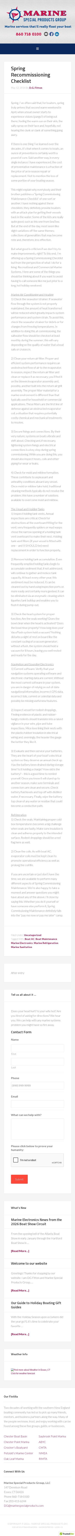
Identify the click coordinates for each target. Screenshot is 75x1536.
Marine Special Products (37, 15)
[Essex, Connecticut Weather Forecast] (30, 1370)
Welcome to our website (29, 1263)
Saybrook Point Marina (52, 1436)
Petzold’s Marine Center (18, 1453)
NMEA (43, 1453)
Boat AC (30, 938)
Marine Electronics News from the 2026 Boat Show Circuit (36, 1222)
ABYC (42, 1441)
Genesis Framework (24, 1527)
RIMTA (43, 1458)
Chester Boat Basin (15, 1436)
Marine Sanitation (21, 946)
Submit (19, 1179)
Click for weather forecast (23, 1373)
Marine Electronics (22, 942)
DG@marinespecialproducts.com (24, 1505)
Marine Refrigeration (46, 942)
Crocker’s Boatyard (16, 1447)
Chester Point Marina (16, 1441)
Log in (59, 1527)
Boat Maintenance (46, 938)
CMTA (42, 1447)
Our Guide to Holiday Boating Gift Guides (36, 1305)
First (13, 1054)
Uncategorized (32, 935)
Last (13, 1067)
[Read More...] (20, 1250)
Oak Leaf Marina (14, 1458)
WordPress (46, 1527)
